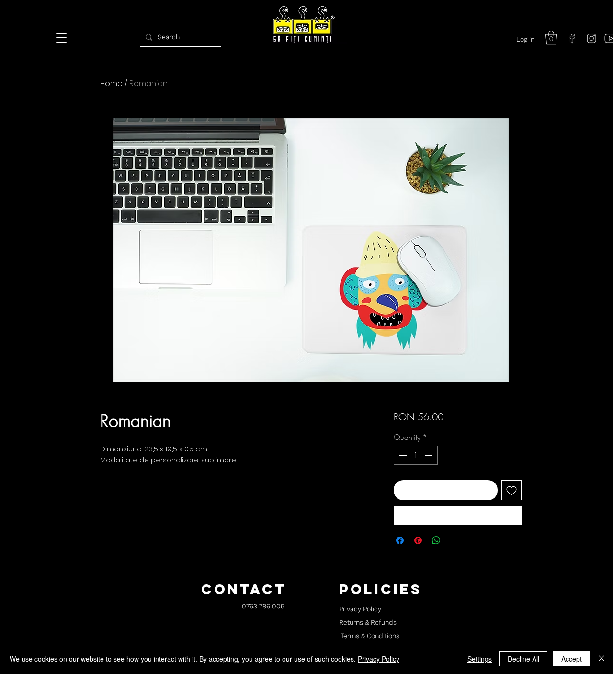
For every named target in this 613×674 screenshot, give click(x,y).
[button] (551, 38)
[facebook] (572, 38)
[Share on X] (454, 540)
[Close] (601, 658)
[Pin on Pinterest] (418, 540)
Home (111, 83)
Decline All (523, 658)
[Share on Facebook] (400, 540)
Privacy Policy (378, 658)
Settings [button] (479, 658)
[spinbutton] (416, 455)
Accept (571, 658)
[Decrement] (402, 455)
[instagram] (591, 38)
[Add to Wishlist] (511, 490)
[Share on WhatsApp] (436, 540)
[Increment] (429, 455)
